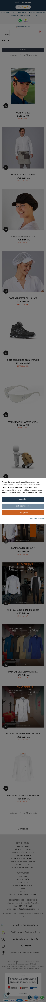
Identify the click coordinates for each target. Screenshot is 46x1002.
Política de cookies (36, 519)
